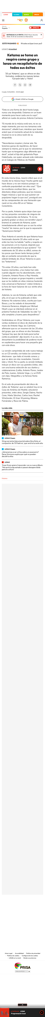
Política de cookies (13, 956)
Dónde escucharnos (29, 958)
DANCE (26, 14)
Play (42, 1012)
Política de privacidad (33, 953)
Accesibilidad (19, 953)
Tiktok (13, 906)
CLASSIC (16, 14)
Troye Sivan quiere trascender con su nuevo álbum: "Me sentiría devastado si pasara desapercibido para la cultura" (22, 467)
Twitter (20, 85)
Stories (36, 906)
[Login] (42, 20)
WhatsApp (25, 85)
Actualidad (13, 49)
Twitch (32, 906)
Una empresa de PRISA (22, 965)
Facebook (15, 85)
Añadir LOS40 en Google (24, 99)
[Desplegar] (22, 1004)
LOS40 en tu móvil (15, 958)
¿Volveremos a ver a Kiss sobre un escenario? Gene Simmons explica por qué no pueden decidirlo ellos (20, 454)
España (5, 28)
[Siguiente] (41, 43)
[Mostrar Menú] (3, 20)
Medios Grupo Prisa (22, 971)
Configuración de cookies (30, 956)
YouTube (18, 906)
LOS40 (5, 14)
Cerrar (41, 35)
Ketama (4, 478)
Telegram (30, 85)
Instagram (8, 906)
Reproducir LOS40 (40, 169)
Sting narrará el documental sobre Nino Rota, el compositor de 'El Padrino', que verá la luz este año (22, 442)
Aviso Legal (8, 953)
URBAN (36, 14)
